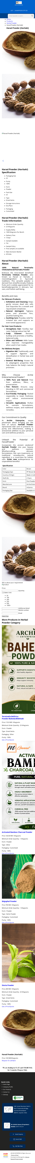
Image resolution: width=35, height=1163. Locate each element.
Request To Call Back (9, 1061)
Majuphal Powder (9, 901)
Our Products (7, 1089)
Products (10, 21)
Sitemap (5, 1094)
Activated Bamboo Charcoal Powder (17, 832)
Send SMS (19, 1139)
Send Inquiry (19, 1134)
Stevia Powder (8, 985)
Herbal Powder (12, 23)
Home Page (6, 1084)
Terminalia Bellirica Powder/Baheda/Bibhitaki (13, 717)
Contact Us (6, 1092)
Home (9, 19)
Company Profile (8, 1087)
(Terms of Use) (14, 1155)
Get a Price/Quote (8, 740)
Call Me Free (19, 1146)
